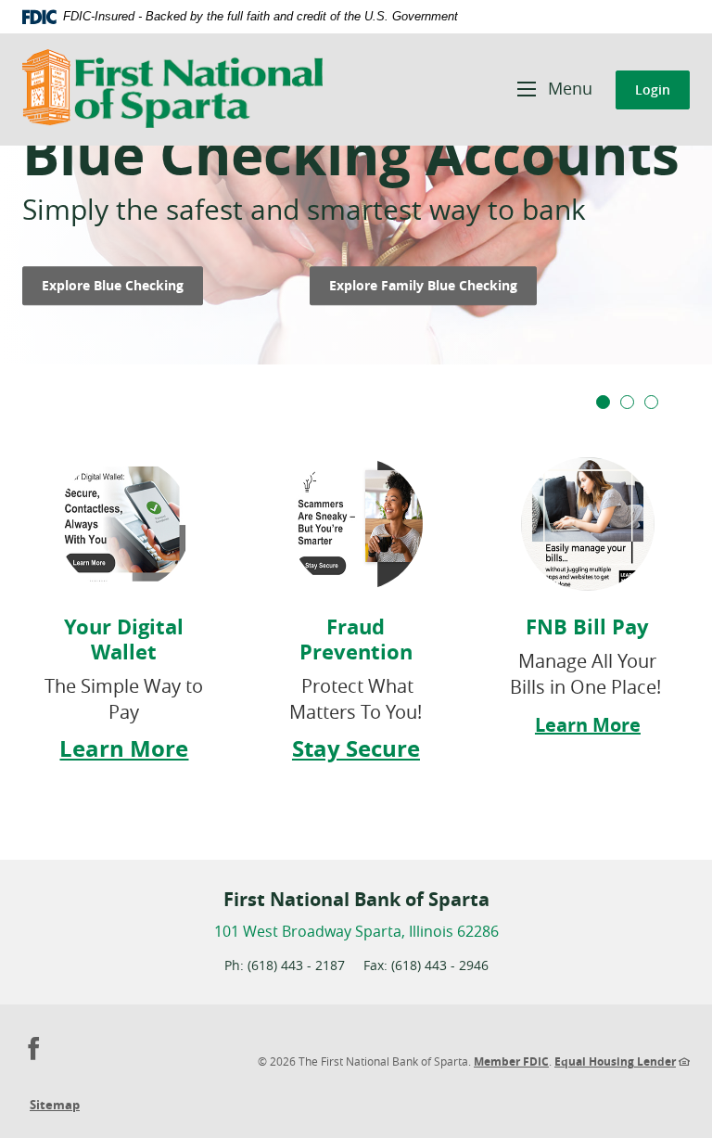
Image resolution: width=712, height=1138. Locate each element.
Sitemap (55, 1104)
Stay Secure (356, 748)
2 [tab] (627, 402)
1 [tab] (603, 402)
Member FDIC (511, 1061)
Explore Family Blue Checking (433, 284)
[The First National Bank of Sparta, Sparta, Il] (172, 89)
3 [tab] (651, 402)
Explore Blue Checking (122, 284)
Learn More (123, 748)
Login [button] (652, 89)
